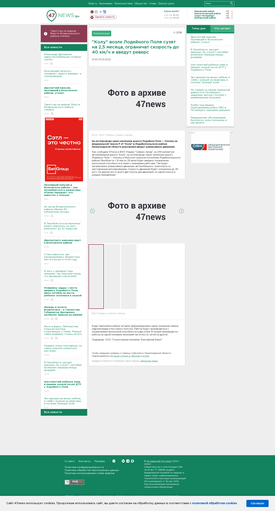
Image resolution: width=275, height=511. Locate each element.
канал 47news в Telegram (127, 356)
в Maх (146, 356)
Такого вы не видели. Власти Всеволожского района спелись (65, 33)
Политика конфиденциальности (84, 467)
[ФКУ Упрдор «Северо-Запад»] (136, 211)
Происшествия (123, 4)
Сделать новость (105, 17)
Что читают (222, 28)
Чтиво (153, 4)
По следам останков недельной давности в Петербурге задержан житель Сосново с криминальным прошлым (210, 94)
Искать (231, 3)
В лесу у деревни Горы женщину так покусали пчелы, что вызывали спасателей (62, 275)
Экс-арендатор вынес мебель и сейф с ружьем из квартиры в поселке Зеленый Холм (62, 403)
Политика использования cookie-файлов (90, 473)
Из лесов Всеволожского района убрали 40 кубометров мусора (60, 211)
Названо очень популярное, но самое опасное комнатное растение (63, 350)
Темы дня (198, 28)
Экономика (105, 4)
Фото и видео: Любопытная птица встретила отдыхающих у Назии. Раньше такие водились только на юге (63, 332)
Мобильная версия (92, 11)
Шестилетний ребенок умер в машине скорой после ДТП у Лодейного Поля (209, 67)
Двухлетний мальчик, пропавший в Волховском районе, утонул (207, 39)
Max (132, 461)
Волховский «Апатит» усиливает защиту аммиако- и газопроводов (62, 75)
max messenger (104, 11)
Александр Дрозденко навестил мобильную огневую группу (62, 59)
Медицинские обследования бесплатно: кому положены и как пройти (209, 120)
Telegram (127, 461)
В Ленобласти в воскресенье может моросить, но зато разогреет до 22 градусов (62, 228)
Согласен (257, 503)
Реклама (99, 461)
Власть (92, 4)
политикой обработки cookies (214, 503)
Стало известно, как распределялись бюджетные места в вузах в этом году (62, 259)
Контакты (84, 461)
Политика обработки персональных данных (92, 470)
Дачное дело (166, 4)
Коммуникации (101, 34)
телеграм (100, 11)
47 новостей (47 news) (159, 461)
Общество (140, 4)
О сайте (70, 461)
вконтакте (96, 11)
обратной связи (149, 361)
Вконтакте (123, 461)
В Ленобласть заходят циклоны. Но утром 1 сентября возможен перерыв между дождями (63, 368)
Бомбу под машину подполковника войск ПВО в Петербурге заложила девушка (210, 107)
